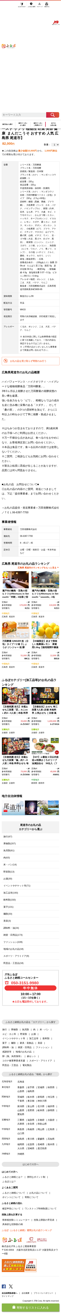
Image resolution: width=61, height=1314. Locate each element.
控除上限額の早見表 (44, 1220)
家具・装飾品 (27, 1043)
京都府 (5, 733)
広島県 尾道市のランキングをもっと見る (37, 567)
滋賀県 (30, 1120)
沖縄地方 (6, 1153)
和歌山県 (42, 1123)
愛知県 (20, 1114)
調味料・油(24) (11, 928)
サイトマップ (8, 1296)
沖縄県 (20, 1154)
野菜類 (23, 1034)
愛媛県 (41, 1139)
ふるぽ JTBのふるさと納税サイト (10, 58)
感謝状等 (6, 1051)
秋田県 (51, 1087)
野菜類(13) (8, 871)
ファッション (42, 1047)
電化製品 (27, 1065)
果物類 (14, 1029)
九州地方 (6, 1144)
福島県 (30, 1091)
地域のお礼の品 (24, 1051)
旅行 (4, 1029)
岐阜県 (41, 1110)
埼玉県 (51, 1097)
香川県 (30, 1139)
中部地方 (35, 780)
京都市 (12, 733)
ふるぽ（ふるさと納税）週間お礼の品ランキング (27, 1230)
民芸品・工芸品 (10, 1065)
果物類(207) (9, 843)
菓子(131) (8, 907)
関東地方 (6, 1096)
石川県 (41, 1106)
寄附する (47, 6)
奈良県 (30, 1123)
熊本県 (51, 1144)
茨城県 (20, 1097)
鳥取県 (20, 1129)
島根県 (30, 1129)
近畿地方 (6, 729)
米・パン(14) (10, 864)
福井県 (51, 1106)
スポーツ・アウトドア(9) (16, 956)
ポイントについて (11, 1197)
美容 (40, 1043)
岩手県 (30, 1087)
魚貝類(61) (8, 850)
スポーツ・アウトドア (40, 1060)
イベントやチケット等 (13, 1038)
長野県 (30, 1110)
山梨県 (20, 1110)
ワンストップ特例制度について (41, 1208)
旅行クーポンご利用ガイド (38, 124)
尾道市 (12, 617)
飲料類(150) (9, 899)
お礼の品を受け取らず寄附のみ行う (28, 361)
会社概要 (25, 1293)
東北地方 (6, 1087)
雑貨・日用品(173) (13, 935)
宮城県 (41, 1087)
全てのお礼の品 (53, 124)
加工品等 (33, 1038)
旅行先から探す (7, 124)
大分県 (20, 1148)
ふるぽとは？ (9, 1181)
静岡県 (34, 783)
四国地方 (6, 1138)
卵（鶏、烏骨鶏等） (12, 1056)
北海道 (20, 1081)
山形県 (20, 1091)
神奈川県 (42, 1100)
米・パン (44, 1029)
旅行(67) (7, 836)
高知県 (51, 1139)
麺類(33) (7, 914)
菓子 (4, 1043)
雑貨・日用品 (25, 1047)
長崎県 (41, 1144)
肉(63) (6, 857)
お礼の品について (38, 1193)
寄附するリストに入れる (33, 1307)
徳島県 (20, 1139)
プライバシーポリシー (43, 1293)
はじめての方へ (22, 6)
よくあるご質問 (31, 6)
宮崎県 (30, 1148)
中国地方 (6, 613)
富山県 (30, 1106)
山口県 (20, 1133)
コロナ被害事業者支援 (13, 1060)
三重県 (20, 1120)
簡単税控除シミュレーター (16, 1220)
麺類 (13, 1043)
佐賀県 (30, 1144)
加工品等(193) (10, 892)
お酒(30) (7, 878)
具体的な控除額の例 (12, 1224)
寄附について (31, 1197)
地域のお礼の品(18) (13, 949)
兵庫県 (20, 1123)
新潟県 (20, 1106)
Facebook (4, 1286)
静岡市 (41, 783)
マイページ (40, 6)
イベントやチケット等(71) (16, 885)
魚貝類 (25, 1029)
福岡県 (20, 1144)
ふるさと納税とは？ (12, 1177)
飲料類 (46, 1038)
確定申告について (11, 1208)
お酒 (33, 1034)
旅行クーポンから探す (23, 124)
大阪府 (51, 1120)
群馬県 (41, 1097)
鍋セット (31, 1056)
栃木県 (30, 1097)
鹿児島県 (42, 1148)
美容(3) (7, 920)
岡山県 (41, 1129)
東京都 (30, 1100)
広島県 (5, 617)
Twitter (11, 1286)
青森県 (20, 1087)
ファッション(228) (13, 942)
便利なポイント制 (36, 1177)
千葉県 (20, 1100)
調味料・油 (8, 1047)
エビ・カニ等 (9, 1034)
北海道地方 (7, 1081)
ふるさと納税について (13, 1193)
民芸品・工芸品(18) (13, 963)
